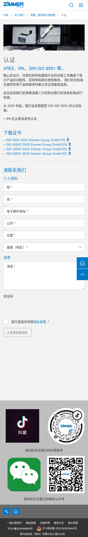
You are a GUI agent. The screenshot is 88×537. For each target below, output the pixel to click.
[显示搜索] (71, 5)
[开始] (13, 4)
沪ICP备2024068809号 (20, 528)
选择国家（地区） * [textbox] (20, 247)
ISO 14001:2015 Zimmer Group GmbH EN (36, 149)
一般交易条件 (14, 523)
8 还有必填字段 (17, 332)
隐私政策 (39, 322)
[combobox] (44, 247)
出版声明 (45, 523)
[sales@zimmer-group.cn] (15, 511)
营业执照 (73, 523)
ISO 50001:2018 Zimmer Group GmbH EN (36, 153)
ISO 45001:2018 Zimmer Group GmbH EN (36, 144)
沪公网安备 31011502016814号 (59, 528)
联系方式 (59, 523)
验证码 (8, 296)
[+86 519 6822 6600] (6, 511)
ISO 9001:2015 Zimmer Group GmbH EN (35, 140)
